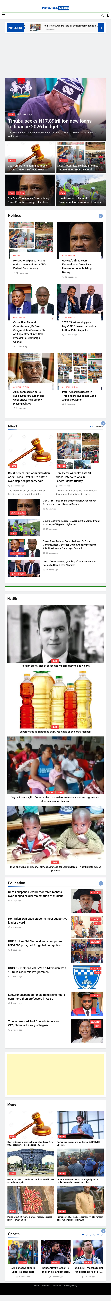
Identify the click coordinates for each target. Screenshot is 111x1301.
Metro (12, 160)
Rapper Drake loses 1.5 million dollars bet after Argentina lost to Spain (55, 1271)
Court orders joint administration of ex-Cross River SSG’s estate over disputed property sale (28, 169)
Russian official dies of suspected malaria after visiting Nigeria (56, 665)
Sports (23, 1262)
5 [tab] (98, 1234)
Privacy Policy (70, 1285)
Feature (50, 793)
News (11, 114)
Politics (63, 160)
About (36, 1285)
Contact (46, 1285)
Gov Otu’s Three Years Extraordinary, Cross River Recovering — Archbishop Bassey (29, 202)
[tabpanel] (23, 1259)
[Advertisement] (55, 55)
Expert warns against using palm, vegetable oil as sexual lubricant (55, 731)
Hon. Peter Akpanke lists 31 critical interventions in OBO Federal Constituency (55, 25)
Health (55, 661)
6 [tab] (101, 1234)
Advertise (56, 1285)
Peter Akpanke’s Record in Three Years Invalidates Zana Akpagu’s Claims (79, 395)
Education (95, 892)
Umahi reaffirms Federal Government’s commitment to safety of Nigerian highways (80, 202)
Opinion (17, 387)
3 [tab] (90, 1234)
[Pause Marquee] (101, 27)
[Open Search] (102, 15)
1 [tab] (83, 1234)
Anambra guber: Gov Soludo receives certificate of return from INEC (48, 123)
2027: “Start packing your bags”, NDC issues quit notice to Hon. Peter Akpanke (79, 326)
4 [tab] (94, 1234)
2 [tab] (86, 1234)
